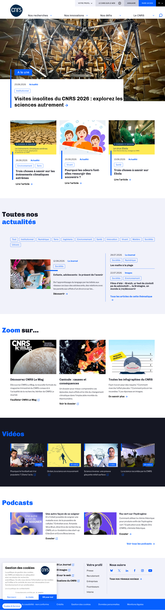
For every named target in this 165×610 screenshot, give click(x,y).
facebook (135, 570)
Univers (15, 245)
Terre (55, 239)
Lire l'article (23, 184)
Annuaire (131, 3)
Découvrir (59, 293)
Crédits (60, 604)
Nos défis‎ (106, 15)
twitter (119, 570)
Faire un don (147, 3)
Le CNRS (139, 15)
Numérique (43, 239)
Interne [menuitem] (90, 592)
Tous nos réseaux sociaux (120, 579)
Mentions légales (135, 604)
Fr (159, 3)
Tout (14, 239)
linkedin (127, 570)
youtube (150, 570)
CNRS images (60, 570)
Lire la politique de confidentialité (17, 589)
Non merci (11, 597)
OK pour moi (47, 597)
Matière (136, 239)
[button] (12, 606)
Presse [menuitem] (90, 570)
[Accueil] (17, 11)
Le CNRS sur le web (107, 3)
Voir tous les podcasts (139, 543)
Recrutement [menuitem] (93, 576)
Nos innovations (74, 15)
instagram (142, 570)
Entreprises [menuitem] (92, 581)
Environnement (84, 239)
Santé (99, 239)
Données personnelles (108, 604)
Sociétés (149, 239)
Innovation (112, 239)
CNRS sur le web (62, 575)
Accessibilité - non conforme (35, 604)
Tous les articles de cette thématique (131, 296)
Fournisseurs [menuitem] (93, 587)
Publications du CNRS (64, 580)
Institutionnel (27, 239)
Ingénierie (68, 239)
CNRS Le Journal (62, 564)
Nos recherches (38, 15)
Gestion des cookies (81, 604)
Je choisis (30, 597)
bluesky (111, 570)
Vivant (125, 239)
